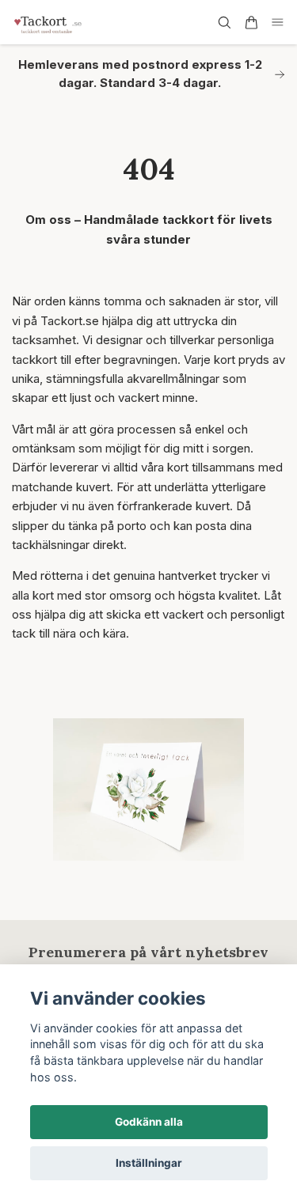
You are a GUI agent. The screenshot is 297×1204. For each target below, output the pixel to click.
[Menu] (278, 22)
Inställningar (149, 1163)
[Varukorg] (251, 22)
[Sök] (224, 22)
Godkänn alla (149, 1121)
